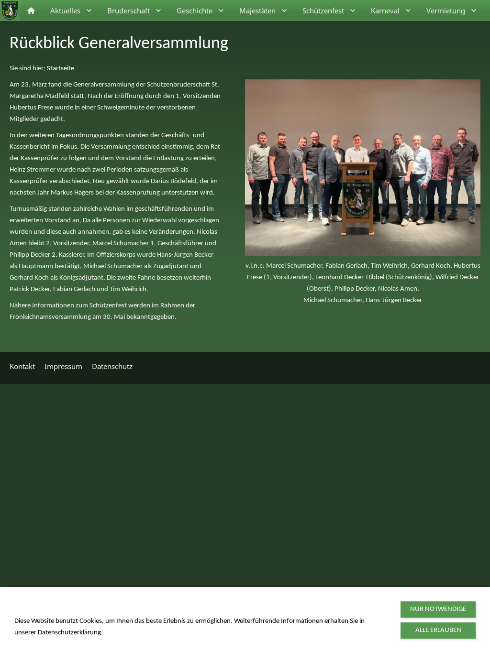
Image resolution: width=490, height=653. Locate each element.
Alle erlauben (438, 630)
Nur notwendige (438, 609)
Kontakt (22, 366)
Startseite (60, 68)
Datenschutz (112, 366)
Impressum (63, 366)
